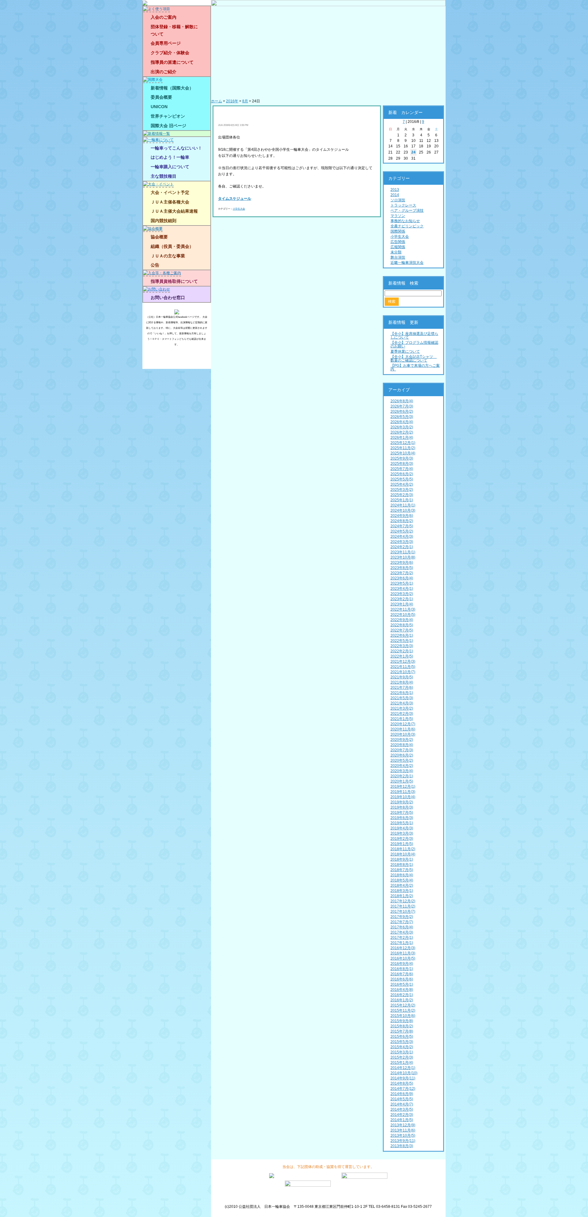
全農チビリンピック (407, 226)
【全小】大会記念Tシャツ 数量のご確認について (413, 358)
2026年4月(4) (401, 422)
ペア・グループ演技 (407, 210)
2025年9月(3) (401, 458)
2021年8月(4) (401, 682)
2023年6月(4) (401, 578)
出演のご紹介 (163, 71)
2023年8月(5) (401, 568)
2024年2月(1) (401, 547)
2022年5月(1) (401, 641)
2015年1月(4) (401, 1062)
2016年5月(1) (401, 984)
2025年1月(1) (401, 500)
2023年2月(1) (401, 599)
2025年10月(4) (402, 453)
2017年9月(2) (401, 917)
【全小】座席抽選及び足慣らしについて (414, 335)
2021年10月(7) (402, 672)
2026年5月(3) (401, 417)
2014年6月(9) (401, 1094)
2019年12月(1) (402, 786)
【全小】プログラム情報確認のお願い (414, 344)
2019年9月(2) (401, 802)
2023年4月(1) (401, 588)
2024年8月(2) (401, 521)
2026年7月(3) (401, 406)
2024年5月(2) (401, 531)
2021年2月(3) (401, 713)
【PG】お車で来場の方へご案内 (415, 367)
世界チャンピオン (168, 116)
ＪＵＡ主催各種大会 (170, 201)
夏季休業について (405, 351)
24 (413, 152)
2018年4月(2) (401, 885)
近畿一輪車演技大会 (407, 262)
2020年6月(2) (401, 755)
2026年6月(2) (401, 411)
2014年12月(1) (402, 1068)
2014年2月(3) (401, 1115)
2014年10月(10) (403, 1073)
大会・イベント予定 (170, 192)
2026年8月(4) (401, 401)
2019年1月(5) (401, 844)
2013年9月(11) (402, 1141)
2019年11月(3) (402, 792)
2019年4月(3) (401, 828)
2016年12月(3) (402, 948)
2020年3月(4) (401, 771)
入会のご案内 (163, 17)
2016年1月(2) (401, 1000)
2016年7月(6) (401, 974)
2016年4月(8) (401, 990)
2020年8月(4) (401, 745)
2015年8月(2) (401, 1026)
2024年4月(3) (401, 536)
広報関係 (397, 247)
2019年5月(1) (401, 823)
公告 (155, 265)
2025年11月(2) (402, 448)
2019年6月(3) (401, 818)
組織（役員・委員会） (172, 246)
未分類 (395, 252)
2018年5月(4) (401, 880)
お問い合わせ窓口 (168, 297)
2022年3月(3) (401, 646)
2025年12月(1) (402, 443)
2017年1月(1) (401, 943)
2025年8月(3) (401, 463)
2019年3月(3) (401, 833)
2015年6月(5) (401, 1036)
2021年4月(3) (401, 703)
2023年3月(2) (401, 594)
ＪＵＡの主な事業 (168, 255)
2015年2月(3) (401, 1057)
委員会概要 (161, 97)
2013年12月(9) (402, 1125)
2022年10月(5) (402, 614)
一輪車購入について (170, 166)
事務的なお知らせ (405, 221)
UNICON (159, 106)
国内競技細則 (163, 220)
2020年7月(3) (401, 750)
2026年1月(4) (401, 437)
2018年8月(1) (401, 865)
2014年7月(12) (402, 1088)
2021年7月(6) (401, 687)
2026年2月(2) (401, 432)
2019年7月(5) (401, 812)
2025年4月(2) (401, 484)
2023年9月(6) (401, 562)
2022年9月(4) (401, 620)
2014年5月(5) (401, 1099)
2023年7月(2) (401, 573)
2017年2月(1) (401, 937)
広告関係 (397, 242)
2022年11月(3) (402, 609)
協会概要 (159, 236)
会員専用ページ (166, 43)
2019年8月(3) (401, 807)
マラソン (397, 216)
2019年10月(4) (402, 797)
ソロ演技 (397, 200)
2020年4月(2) (401, 766)
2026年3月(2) (401, 427)
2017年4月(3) (401, 932)
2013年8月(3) (401, 1146)
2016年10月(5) (402, 958)
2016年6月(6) (401, 979)
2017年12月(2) (402, 901)
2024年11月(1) (402, 505)
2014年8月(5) (401, 1083)
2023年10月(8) (402, 557)
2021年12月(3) (402, 661)
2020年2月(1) (401, 776)
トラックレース (403, 205)
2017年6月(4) (401, 927)
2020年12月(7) (402, 724)
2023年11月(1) (402, 552)
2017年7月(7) (401, 922)
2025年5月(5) (401, 479)
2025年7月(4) (401, 469)
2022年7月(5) (401, 630)
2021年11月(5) (402, 667)
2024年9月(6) (401, 516)
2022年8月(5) (401, 625)
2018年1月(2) (401, 896)
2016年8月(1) (401, 969)
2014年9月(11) (402, 1078)
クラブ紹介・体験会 (170, 52)
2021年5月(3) (401, 698)
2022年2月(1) (401, 651)
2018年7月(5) (401, 870)
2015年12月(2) (402, 1005)
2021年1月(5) (401, 719)
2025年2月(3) (401, 495)
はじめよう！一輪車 (170, 157)
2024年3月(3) (401, 542)
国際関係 (397, 231)
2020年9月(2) (401, 739)
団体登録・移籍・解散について (174, 30)
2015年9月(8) (401, 1021)
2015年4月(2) (401, 1047)
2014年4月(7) (401, 1104)
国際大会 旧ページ (168, 125)
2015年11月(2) (402, 1010)
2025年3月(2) (401, 489)
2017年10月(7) (402, 911)
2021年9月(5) (401, 677)
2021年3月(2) (401, 708)
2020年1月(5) (401, 781)
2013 (394, 190)
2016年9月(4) (401, 963)
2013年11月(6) (402, 1130)
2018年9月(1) (401, 859)
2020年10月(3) (402, 734)
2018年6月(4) (401, 875)
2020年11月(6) (402, 729)
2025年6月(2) (401, 474)
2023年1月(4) (401, 604)
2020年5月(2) (401, 760)
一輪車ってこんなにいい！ (176, 148)
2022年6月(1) (401, 635)
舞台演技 (397, 257)
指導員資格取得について (174, 281)
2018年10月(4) (402, 854)
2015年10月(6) (402, 1016)
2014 (394, 195)
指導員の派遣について (172, 62)
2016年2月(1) (401, 995)
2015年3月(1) (401, 1052)
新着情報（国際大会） (172, 87)
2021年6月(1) (401, 693)
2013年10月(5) (402, 1135)
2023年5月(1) (401, 583)
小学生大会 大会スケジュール (263, 113)
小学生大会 (239, 208)
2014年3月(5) (401, 1109)
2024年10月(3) (402, 510)
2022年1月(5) (401, 656)
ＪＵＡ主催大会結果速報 (174, 211)
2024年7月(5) (401, 526)
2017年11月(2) (402, 906)
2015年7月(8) (401, 1031)
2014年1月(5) (401, 1120)
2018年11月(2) (402, 849)
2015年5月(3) (401, 1042)
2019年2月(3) (401, 838)
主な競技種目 (163, 176)
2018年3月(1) (401, 891)
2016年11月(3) (402, 953)
